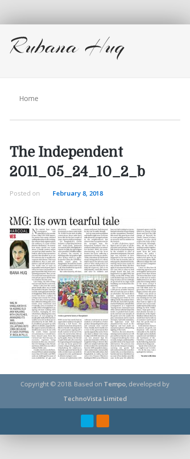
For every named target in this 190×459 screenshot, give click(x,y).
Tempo (115, 383)
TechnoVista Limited (95, 398)
